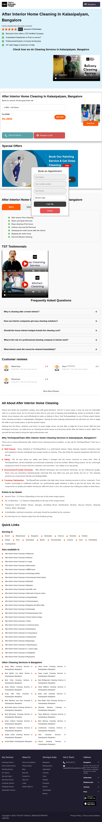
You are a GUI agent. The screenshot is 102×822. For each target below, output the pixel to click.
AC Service (5, 773)
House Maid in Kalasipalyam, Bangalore (18, 741)
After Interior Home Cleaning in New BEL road (20, 589)
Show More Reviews (51, 391)
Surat (81, 540)
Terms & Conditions (28, 762)
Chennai (61, 536)
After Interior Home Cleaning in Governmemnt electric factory (25, 577)
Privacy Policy (27, 766)
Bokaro (42, 540)
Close (50, 211)
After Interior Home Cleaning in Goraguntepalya (21, 597)
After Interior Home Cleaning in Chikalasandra (20, 637)
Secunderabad (56, 540)
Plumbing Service (8, 787)
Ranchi (7, 536)
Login (24, 783)
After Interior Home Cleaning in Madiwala (19, 585)
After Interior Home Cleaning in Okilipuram (19, 554)
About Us (25, 780)
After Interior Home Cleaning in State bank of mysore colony (25, 593)
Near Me (25, 773)
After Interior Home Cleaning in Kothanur (18, 557)
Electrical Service (8, 780)
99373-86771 (70, 762)
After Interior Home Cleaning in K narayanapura (21, 633)
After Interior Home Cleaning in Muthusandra (20, 565)
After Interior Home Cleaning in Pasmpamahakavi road (23, 613)
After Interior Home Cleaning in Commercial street (22, 625)
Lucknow (70, 540)
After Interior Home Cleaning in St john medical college (23, 617)
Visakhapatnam (10, 544)
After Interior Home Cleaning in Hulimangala (20, 609)
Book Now (90, 123)
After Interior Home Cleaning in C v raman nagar (21, 649)
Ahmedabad (93, 540)
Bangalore (34, 536)
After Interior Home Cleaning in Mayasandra (20, 657)
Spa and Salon (7, 776)
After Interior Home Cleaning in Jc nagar (18, 561)
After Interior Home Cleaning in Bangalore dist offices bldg (24, 605)
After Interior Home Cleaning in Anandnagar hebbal (22, 573)
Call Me (49, 204)
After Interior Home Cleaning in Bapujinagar (20, 641)
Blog (23, 769)
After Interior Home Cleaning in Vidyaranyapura (21, 645)
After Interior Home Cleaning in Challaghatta (20, 653)
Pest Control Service (9, 766)
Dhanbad (73, 536)
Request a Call (46, 135)
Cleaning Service (8, 762)
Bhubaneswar (20, 536)
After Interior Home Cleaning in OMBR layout (20, 569)
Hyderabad (48, 536)
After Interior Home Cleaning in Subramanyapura (21, 601)
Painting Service (7, 769)
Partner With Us (27, 787)
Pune (18, 540)
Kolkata (7, 540)
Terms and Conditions (91, 816)
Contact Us (26, 776)
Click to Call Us (14, 135)
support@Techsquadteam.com (73, 768)
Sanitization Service (8, 790)
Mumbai (84, 536)
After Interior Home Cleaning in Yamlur (18, 621)
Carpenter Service (8, 783)
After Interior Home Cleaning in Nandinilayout (20, 629)
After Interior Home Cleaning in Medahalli (19, 581)
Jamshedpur (30, 540)
